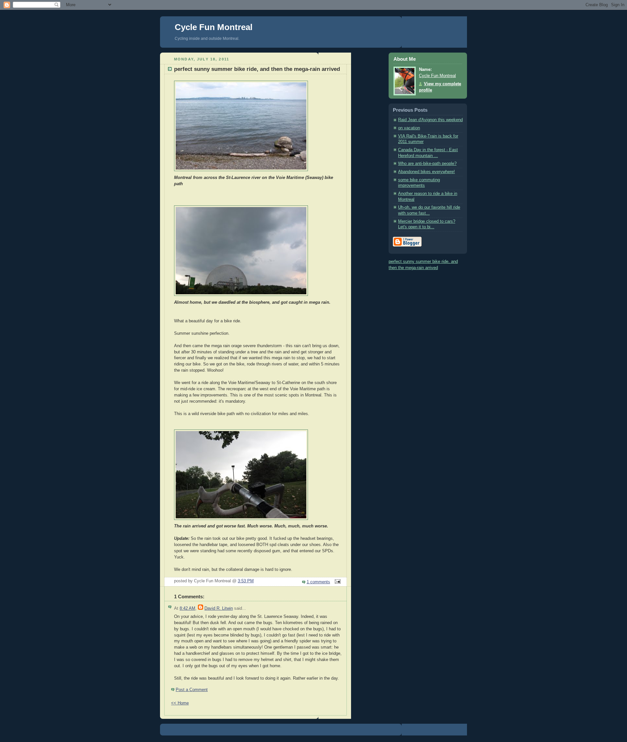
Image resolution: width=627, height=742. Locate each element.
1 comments (318, 582)
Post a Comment (192, 689)
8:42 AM (187, 608)
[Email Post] (336, 582)
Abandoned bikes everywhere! (426, 171)
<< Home (180, 703)
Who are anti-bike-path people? (427, 163)
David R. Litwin (218, 608)
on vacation (409, 128)
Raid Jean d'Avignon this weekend (430, 120)
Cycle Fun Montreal (213, 27)
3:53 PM (246, 581)
